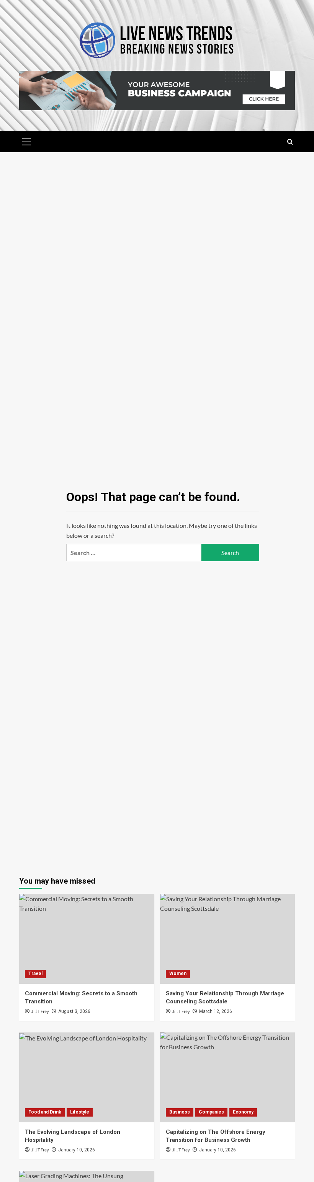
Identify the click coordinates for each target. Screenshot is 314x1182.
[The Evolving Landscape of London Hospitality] (86, 1077)
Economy (243, 1112)
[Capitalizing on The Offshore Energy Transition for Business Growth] (227, 1077)
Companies (211, 1112)
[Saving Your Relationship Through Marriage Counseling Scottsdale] (227, 939)
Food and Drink (44, 1112)
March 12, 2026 (215, 1011)
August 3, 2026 (74, 1011)
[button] (26, 140)
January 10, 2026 (76, 1150)
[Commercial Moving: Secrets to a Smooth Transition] (86, 939)
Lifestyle (79, 1112)
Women (177, 973)
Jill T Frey (40, 1011)
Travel (35, 973)
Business (179, 1112)
